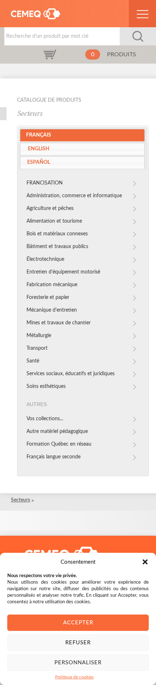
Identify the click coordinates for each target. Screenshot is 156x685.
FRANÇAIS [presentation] (38, 135)
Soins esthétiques (46, 386)
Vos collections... (44, 418)
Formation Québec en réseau (58, 444)
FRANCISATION (44, 183)
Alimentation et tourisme (54, 221)
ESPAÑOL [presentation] (38, 162)
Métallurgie (38, 335)
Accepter (78, 622)
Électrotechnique (45, 259)
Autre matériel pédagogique (57, 431)
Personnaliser (78, 662)
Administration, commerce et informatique (74, 195)
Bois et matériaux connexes (57, 233)
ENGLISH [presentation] (38, 148)
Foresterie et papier (47, 297)
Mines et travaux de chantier (58, 322)
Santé (32, 361)
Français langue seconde (53, 456)
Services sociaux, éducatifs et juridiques (70, 373)
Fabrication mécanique (51, 284)
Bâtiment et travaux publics (57, 246)
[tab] (82, 135)
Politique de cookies (74, 677)
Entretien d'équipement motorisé (63, 272)
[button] (145, 562)
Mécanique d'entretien (51, 310)
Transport (37, 348)
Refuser (78, 642)
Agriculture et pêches (50, 208)
